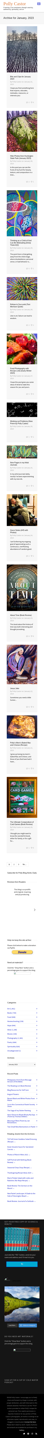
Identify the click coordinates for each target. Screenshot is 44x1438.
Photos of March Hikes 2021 (18, 1155)
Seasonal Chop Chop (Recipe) (19, 1167)
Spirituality (13, 1046)
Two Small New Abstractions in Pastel (21, 1127)
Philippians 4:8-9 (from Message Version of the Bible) (19, 1081)
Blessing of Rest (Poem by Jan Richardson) (18, 1122)
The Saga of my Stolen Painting (19, 1110)
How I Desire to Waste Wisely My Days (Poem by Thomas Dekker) (21, 1116)
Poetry (11, 1042)
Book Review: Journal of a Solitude (21, 1201)
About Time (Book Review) (21, 615)
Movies (12, 1034)
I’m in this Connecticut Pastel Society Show (21, 1105)
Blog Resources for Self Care (18, 1090)
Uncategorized (14, 1051)
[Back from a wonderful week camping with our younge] (22, 1304)
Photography (15, 1038)
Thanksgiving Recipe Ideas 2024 (20, 1173)
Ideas (12, 1030)
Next (24, 864)
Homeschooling (15, 1021)
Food (11, 1017)
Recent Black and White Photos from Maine (21, 1099)
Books (11, 1013)
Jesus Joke (14, 688)
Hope (11, 1025)
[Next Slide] (34, 909)
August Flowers (13, 1094)
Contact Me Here (30, 1422)
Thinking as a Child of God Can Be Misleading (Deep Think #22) (20, 243)
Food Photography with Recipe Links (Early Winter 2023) (20, 371)
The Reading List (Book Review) (19, 1086)
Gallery (21, 1430)
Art (11, 1009)
